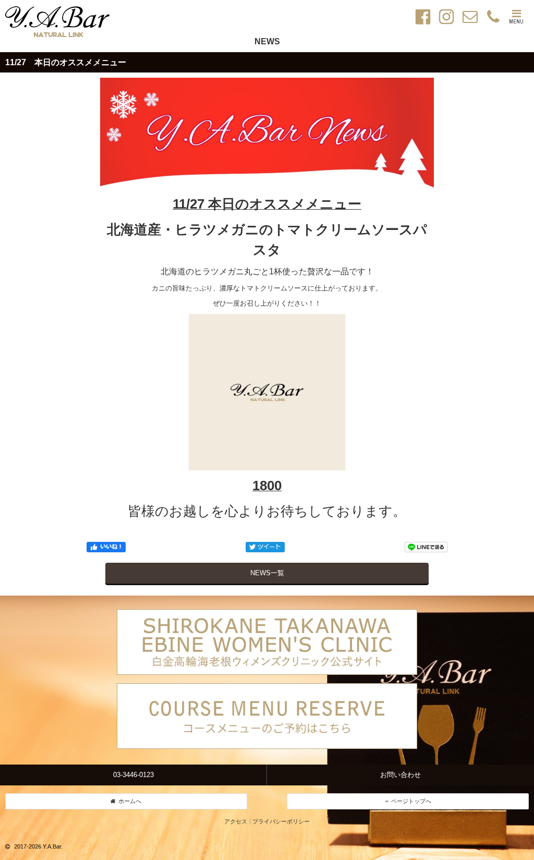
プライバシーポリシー (281, 821)
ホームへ (129, 801)
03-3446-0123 (133, 775)
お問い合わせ (400, 775)
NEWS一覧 (267, 573)
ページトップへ (411, 801)
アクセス (235, 821)
